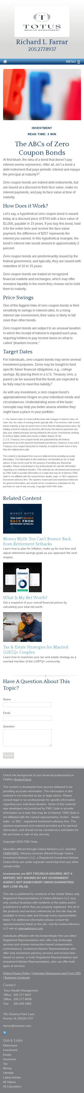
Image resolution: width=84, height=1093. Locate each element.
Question (9, 726)
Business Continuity (17, 977)
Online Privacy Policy (16, 973)
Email (6, 712)
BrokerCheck (22, 779)
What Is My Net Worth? (25, 598)
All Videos (9, 1082)
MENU (71, 61)
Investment (10, 1050)
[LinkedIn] (4, 1033)
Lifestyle (8, 1072)
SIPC (15, 853)
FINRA (7, 853)
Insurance (9, 1059)
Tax (5, 1063)
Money (7, 1068)
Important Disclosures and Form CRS (56, 973)
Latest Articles (12, 1077)
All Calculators (12, 1086)
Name (7, 699)
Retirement (10, 1045)
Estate (7, 1054)
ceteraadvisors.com (30, 928)
